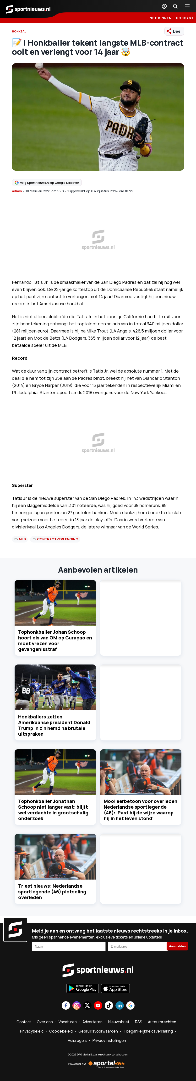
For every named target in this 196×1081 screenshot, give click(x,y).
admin (17, 191)
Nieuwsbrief (118, 1021)
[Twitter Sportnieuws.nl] (87, 1006)
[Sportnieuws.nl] (28, 9)
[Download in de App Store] (115, 989)
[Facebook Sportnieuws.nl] (66, 1006)
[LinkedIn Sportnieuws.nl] (119, 1006)
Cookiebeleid (61, 1031)
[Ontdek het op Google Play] (82, 989)
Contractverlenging (57, 539)
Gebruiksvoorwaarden (98, 1031)
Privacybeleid (32, 1031)
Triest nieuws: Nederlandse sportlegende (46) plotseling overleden (52, 892)
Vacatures (68, 1021)
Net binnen (161, 18)
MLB (22, 539)
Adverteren (92, 1021)
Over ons (45, 1021)
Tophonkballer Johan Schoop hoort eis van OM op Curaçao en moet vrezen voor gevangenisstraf (55, 640)
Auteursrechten (162, 1021)
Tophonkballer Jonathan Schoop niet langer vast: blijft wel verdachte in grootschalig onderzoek (53, 810)
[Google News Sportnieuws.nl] (130, 1006)
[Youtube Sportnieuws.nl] (98, 1006)
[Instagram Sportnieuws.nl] (76, 1006)
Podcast (185, 18)
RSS (138, 1021)
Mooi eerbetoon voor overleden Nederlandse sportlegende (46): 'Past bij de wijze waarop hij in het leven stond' (140, 810)
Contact (23, 1021)
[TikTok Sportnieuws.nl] (109, 1006)
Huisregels (77, 1040)
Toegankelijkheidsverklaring (148, 1031)
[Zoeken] (175, 6)
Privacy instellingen (109, 1040)
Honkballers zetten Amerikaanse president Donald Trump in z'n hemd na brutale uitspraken (54, 725)
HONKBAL (19, 31)
